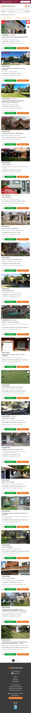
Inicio (15, 676)
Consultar (23, 48)
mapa (28, 11)
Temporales (15, 681)
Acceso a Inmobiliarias (16, 698)
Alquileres (15, 679)
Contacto (16, 695)
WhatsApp (11, 48)
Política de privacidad (15, 690)
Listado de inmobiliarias (15, 686)
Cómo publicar (15, 685)
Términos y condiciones (15, 688)
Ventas (15, 678)
